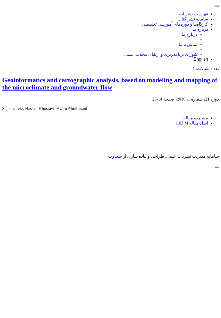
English (201, 59)
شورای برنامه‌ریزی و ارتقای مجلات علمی (160, 54)
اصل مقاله (192, 123)
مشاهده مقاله (195, 118)
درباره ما (200, 29)
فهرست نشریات (193, 14)
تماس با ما (188, 44)
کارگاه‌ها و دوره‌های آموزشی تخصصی (175, 24)
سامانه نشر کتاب (193, 19)
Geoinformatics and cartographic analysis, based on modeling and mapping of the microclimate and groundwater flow (109, 84)
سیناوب (115, 156)
